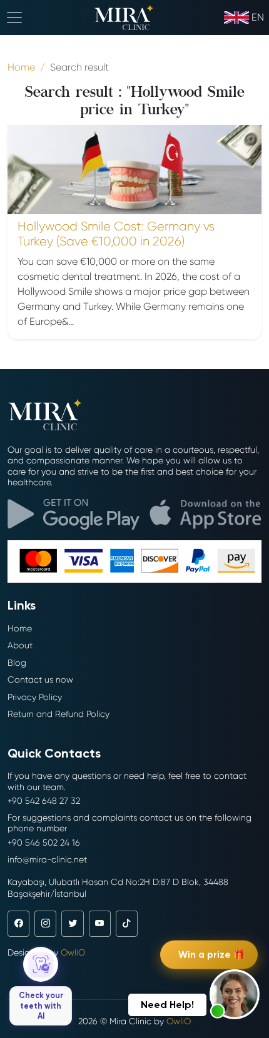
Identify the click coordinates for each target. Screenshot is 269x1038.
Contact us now (40, 680)
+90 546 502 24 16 (44, 843)
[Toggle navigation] (14, 17)
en (257, 17)
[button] (235, 994)
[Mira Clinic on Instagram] (45, 924)
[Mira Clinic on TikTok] (127, 924)
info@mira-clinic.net (47, 859)
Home (20, 628)
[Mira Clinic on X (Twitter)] (72, 924)
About (20, 645)
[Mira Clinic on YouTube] (100, 924)
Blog (17, 663)
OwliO (73, 952)
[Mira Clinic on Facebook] (18, 924)
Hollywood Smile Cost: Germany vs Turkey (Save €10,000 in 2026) (116, 234)
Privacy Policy (35, 697)
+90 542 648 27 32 (44, 801)
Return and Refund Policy (58, 714)
